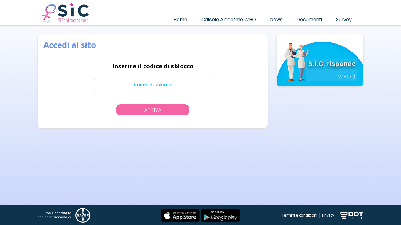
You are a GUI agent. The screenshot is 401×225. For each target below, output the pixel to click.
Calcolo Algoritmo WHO (228, 19)
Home (180, 19)
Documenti (309, 19)
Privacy (328, 215)
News (276, 19)
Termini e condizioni (299, 215)
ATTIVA (152, 110)
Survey (344, 19)
